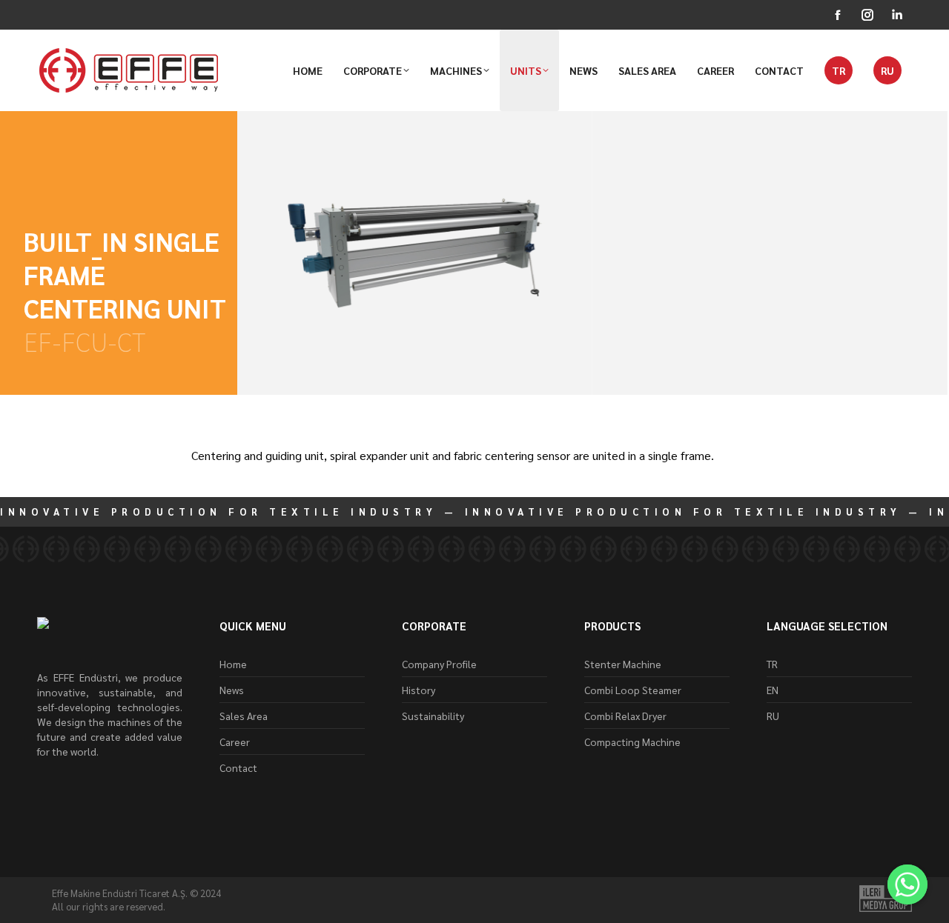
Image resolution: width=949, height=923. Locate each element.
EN (772, 689)
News (231, 689)
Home (233, 663)
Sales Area (243, 715)
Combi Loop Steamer (632, 689)
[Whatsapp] (907, 884)
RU (773, 715)
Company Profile (439, 663)
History (418, 689)
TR (772, 663)
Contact (238, 767)
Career (234, 741)
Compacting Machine (632, 741)
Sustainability (433, 715)
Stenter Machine (622, 663)
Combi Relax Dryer (625, 715)
